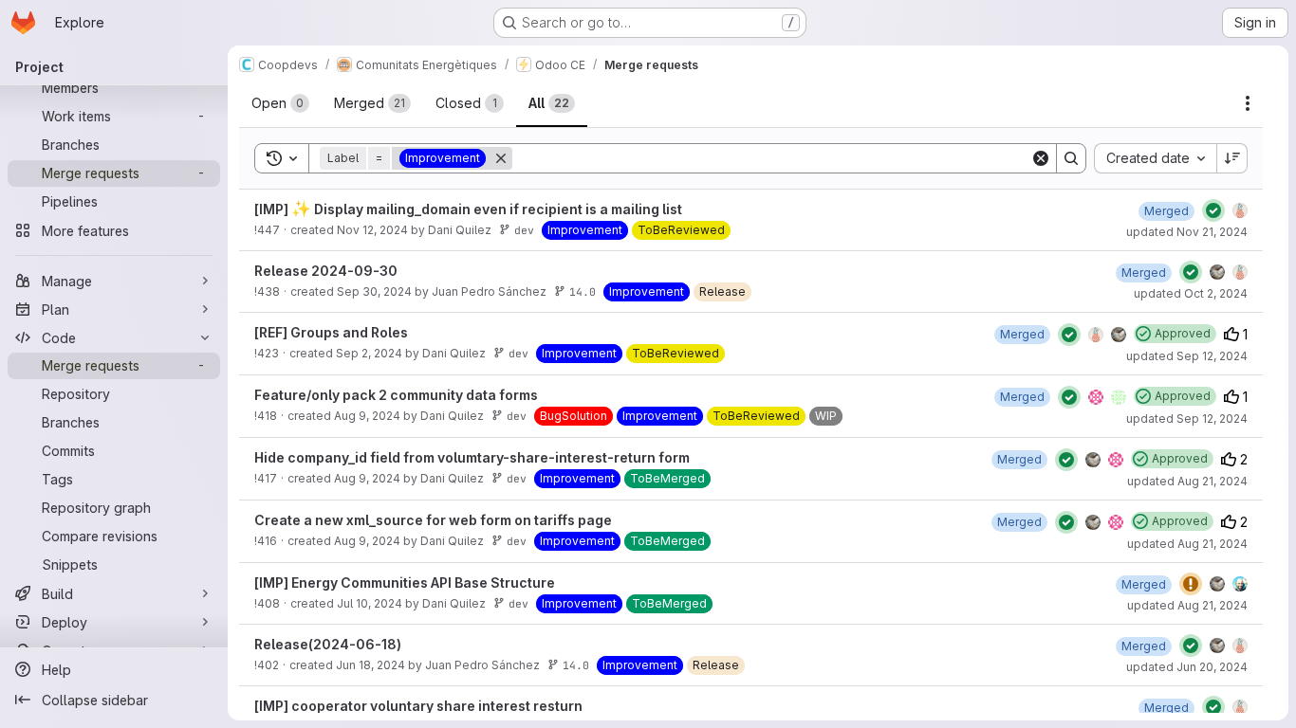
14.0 (582, 291)
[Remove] (501, 158)
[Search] (1071, 158)
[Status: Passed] (1213, 210)
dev (524, 230)
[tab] (280, 103)
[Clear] (1040, 158)
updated (1187, 232)
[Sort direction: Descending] (1232, 158)
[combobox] (1155, 158)
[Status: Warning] (1190, 584)
